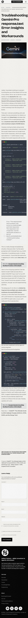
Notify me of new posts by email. (9, 534)
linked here (13, 117)
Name (3, 501)
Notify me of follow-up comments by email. (12, 531)
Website (3, 516)
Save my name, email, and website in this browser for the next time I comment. (11, 525)
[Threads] (16, 608)
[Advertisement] (14, 75)
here (19, 257)
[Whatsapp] (20, 608)
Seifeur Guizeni (5, 39)
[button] (25, 141)
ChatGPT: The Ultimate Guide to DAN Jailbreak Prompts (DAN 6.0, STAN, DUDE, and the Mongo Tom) (13, 413)
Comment (3, 482)
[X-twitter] (12, 608)
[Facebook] (7, 608)
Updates (12, 39)
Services (3, 574)
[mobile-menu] (25, 2)
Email (2, 509)
